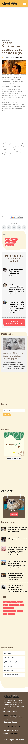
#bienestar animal (8, 608)
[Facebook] (5, 726)
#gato (5, 614)
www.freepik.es (13, 733)
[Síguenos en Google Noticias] (16, 217)
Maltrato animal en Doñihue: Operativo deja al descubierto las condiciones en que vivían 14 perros (17, 307)
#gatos (5, 605)
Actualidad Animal (7, 40)
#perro (22, 605)
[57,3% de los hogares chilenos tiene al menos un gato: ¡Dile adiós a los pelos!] (5, 285)
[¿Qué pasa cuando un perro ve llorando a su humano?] (5, 270)
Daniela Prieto (19, 57)
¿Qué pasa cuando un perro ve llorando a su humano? (16, 273)
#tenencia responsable (9, 611)
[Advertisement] (14, 23)
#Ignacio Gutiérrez (10, 242)
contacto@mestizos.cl (10, 715)
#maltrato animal (13, 605)
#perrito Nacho (9, 245)
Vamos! (6, 414)
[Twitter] (8, 726)
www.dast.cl (18, 741)
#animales (14, 239)
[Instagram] (12, 726)
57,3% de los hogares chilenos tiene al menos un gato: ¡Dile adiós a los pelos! (16, 289)
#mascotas (20, 602)
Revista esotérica (12, 675)
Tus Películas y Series (13, 662)
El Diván (8, 653)
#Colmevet (11, 614)
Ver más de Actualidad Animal (14, 322)
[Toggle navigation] (24, 4)
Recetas (9, 666)
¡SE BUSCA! (7, 491)
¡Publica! (14, 514)
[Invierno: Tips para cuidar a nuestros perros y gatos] (14, 344)
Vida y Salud (10, 658)
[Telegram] (15, 726)
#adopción (20, 611)
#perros (8, 239)
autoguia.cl (10, 670)
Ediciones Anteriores (14, 459)
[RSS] (19, 726)
